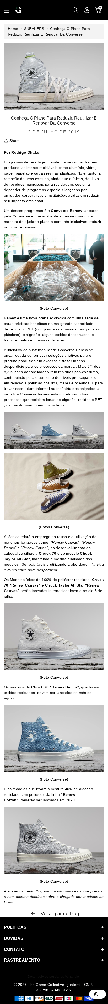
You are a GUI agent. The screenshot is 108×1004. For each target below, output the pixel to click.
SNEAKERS (34, 29)
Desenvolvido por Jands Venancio (53, 976)
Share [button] (14, 140)
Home (13, 29)
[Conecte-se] (87, 10)
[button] (9, 10)
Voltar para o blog (59, 913)
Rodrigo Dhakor (26, 152)
